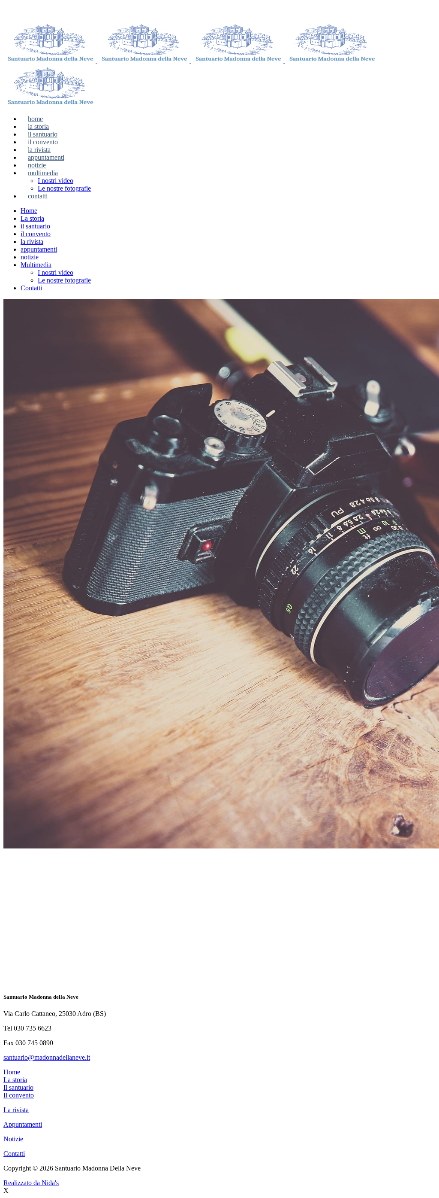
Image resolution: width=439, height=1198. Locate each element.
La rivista (16, 1109)
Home (11, 945)
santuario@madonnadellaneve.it (46, 1057)
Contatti (14, 1153)
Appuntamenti (22, 1124)
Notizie (13, 1139)
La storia (15, 1079)
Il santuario (18, 1087)
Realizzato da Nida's (31, 1182)
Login (307, 10)
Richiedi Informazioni (217, 10)
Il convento (18, 1095)
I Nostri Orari (143, 10)
